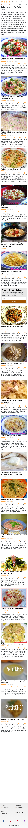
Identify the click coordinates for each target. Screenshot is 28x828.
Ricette (3, 805)
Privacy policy (19, 807)
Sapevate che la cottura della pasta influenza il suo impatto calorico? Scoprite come (13, 244)
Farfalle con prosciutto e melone (12, 169)
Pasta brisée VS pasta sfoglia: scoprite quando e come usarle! (11, 473)
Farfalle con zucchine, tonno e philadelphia (11, 401)
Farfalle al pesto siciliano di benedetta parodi (14, 535)
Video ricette (5, 807)
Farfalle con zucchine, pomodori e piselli (12, 327)
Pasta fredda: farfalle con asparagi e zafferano (13, 681)
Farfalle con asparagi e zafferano (12, 499)
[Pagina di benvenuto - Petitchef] (1, 4)
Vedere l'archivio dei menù (6, 810)
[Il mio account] (16, 1)
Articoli (4, 816)
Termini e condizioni (21, 810)
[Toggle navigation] (25, 2)
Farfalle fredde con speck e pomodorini (10, 206)
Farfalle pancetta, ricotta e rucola (12, 719)
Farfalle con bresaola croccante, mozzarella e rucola (12, 97)
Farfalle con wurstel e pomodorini (12, 609)
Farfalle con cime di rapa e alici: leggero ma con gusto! (12, 572)
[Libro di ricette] (13, 1)
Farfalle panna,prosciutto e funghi (12, 363)
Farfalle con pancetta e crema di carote (12, 272)
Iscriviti (14, 302)
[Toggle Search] (21, 1)
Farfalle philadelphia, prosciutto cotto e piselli (14, 133)
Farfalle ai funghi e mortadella (11, 436)
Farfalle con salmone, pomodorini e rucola (13, 59)
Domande (4, 813)
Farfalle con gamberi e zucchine (12, 644)
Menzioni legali (20, 812)
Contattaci (18, 805)
